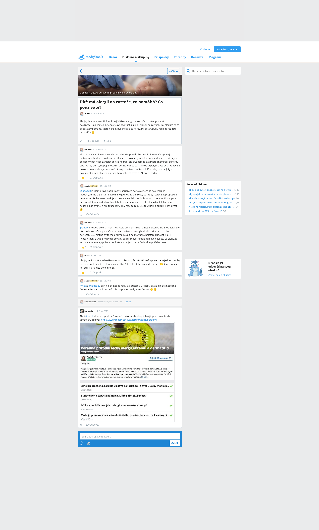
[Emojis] (81, 443)
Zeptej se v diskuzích (219, 275)
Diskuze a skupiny (135, 57)
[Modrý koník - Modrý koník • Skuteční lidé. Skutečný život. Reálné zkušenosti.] (90, 58)
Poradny (180, 57)
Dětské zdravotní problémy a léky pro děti (114, 92)
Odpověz (95, 140)
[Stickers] (88, 443)
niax (84, 285)
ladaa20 (86, 190)
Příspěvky (161, 57)
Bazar (113, 57)
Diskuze (84, 92)
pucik (85, 227)
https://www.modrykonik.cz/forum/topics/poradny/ (129, 319)
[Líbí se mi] (82, 141)
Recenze (197, 57)
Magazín (215, 57)
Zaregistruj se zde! (227, 49)
